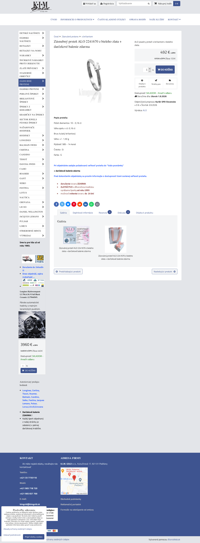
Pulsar (24, 221)
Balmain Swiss (28, 145)
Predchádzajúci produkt (70, 271)
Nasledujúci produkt (163, 271)
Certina (24, 149)
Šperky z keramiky (26, 108)
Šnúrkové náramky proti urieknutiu (32, 62)
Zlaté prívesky (29, 68)
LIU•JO (23, 206)
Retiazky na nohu (31, 50)
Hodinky (25, 135)
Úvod (54, 19)
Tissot (23, 159)
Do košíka (166, 69)
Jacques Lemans (29, 216)
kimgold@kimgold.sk (30, 504)
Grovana (25, 202)
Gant (23, 178)
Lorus (23, 226)
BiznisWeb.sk (174, 539)
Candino (25, 154)
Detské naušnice (30, 33)
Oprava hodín (137, 19)
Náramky (25, 55)
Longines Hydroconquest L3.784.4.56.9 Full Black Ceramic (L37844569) (30, 294)
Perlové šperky (29, 93)
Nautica (25, 197)
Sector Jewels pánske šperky (28, 121)
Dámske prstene (29, 89)
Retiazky (25, 45)
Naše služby (156, 19)
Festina (24, 187)
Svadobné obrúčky (26, 74)
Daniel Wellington (31, 211)
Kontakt (173, 19)
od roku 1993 (43, 11)
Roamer (24, 173)
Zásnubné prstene (26, 83)
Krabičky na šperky (32, 114)
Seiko (23, 183)
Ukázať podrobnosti (12, 535)
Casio (23, 168)
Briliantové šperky (27, 100)
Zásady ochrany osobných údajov (54, 539)
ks (27, 365)
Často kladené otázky (112, 19)
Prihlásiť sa (90, 3)
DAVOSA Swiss (27, 164)
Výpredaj (25, 235)
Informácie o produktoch (76, 19)
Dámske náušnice (25, 39)
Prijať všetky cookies (33, 536)
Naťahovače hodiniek (27, 129)
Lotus (23, 192)
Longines (25, 140)
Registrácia (108, 3)
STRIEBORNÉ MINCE (30, 230)
